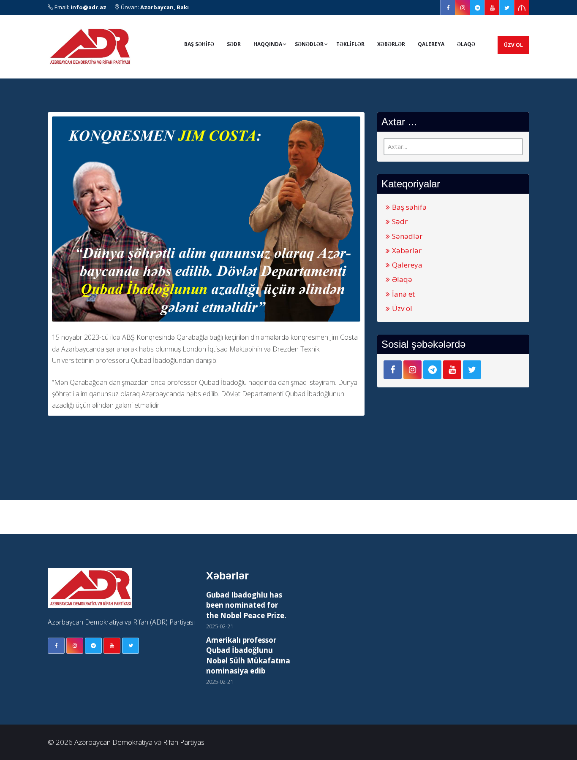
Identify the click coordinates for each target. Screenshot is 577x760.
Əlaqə (466, 44)
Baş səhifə (409, 207)
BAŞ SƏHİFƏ (199, 44)
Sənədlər (407, 236)
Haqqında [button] (267, 44)
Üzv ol (513, 45)
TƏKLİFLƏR (350, 44)
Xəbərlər (391, 44)
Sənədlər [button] (309, 44)
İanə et (403, 294)
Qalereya (431, 44)
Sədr (234, 44)
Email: (79, 7)
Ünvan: (154, 7)
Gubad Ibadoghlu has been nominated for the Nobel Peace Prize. (246, 605)
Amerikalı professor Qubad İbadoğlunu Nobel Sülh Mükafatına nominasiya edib (248, 655)
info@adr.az (88, 7)
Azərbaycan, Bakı (164, 7)
